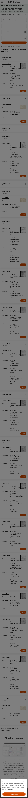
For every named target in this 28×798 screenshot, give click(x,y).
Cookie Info (10, 789)
